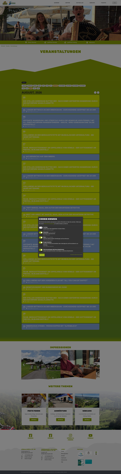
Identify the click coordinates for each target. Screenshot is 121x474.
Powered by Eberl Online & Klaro (76, 254)
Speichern (42, 255)
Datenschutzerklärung (49, 223)
